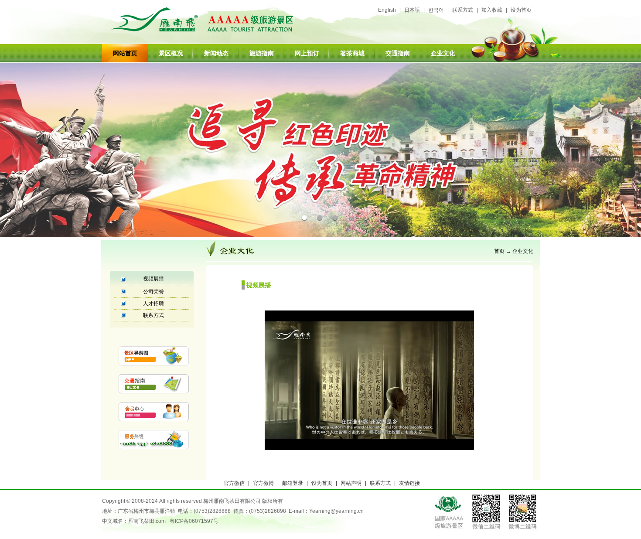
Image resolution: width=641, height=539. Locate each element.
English (387, 10)
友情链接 (409, 483)
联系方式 (462, 10)
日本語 (412, 10)
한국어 (436, 10)
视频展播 (153, 279)
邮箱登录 (292, 483)
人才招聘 (153, 303)
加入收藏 (491, 10)
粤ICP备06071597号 (194, 521)
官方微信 (234, 483)
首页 (499, 251)
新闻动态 (216, 53)
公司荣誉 (153, 292)
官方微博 (263, 483)
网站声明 (351, 483)
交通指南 (397, 53)
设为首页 (521, 10)
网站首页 (125, 53)
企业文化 (522, 251)
